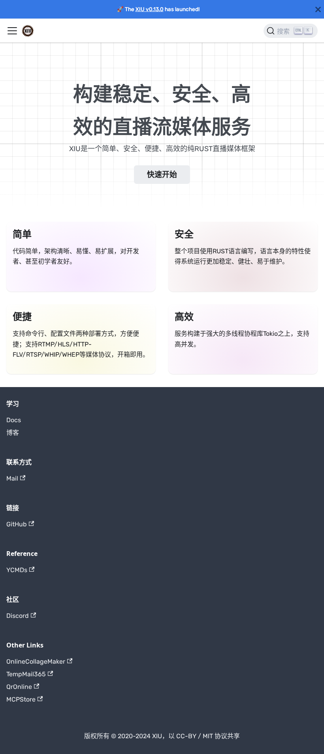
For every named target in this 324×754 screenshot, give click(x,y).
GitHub (16, 524)
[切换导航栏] (12, 31)
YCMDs (16, 570)
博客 (12, 432)
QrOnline (19, 686)
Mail (12, 478)
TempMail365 (26, 674)
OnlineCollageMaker (35, 661)
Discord (17, 615)
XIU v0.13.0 (150, 9)
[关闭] (318, 9)
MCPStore (21, 699)
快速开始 (162, 174)
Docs (13, 420)
